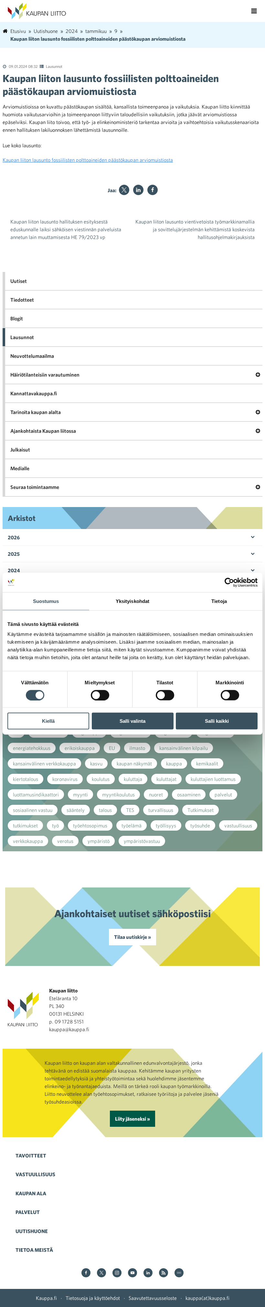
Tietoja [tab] (219, 601)
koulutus (101, 779)
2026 (14, 537)
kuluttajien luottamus (213, 779)
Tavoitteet (31, 1155)
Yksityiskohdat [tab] (132, 601)
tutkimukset (25, 825)
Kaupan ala (31, 1193)
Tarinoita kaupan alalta (35, 412)
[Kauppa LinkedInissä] (148, 1273)
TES (130, 810)
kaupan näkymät (134, 763)
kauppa (174, 763)
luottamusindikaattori (36, 794)
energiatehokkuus (31, 748)
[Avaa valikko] (254, 11)
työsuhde (200, 825)
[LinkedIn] (138, 190)
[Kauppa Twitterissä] (101, 1273)
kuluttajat (166, 779)
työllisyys (166, 825)
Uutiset (18, 281)
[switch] (100, 695)
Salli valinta (132, 721)
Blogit (16, 318)
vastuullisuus (238, 825)
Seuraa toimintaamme (34, 487)
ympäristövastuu (142, 841)
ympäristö (99, 841)
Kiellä (48, 721)
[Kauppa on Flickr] (179, 1273)
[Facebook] (152, 190)
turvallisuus (160, 810)
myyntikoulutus (118, 794)
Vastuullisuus (35, 1174)
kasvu (96, 763)
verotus (65, 841)
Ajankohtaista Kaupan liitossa (43, 431)
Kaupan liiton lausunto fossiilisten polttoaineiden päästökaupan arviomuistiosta (88, 160)
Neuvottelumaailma (32, 356)
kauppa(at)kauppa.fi (207, 1298)
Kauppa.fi (46, 1298)
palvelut (223, 794)
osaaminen (188, 794)
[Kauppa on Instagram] (117, 1273)
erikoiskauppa (80, 748)
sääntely (76, 810)
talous (105, 810)
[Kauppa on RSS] (163, 1273)
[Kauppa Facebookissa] (85, 1273)
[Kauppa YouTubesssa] (132, 1273)
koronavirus (65, 779)
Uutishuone (32, 1231)
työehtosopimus (90, 825)
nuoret (156, 794)
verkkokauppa (28, 841)
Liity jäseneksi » (132, 1119)
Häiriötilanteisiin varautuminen (45, 375)
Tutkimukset (200, 810)
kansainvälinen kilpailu (183, 748)
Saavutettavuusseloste (153, 1298)
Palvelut (28, 1212)
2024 (14, 570)
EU (112, 748)
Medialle (19, 468)
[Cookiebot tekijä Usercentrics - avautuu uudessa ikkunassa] (229, 582)
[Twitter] (124, 190)
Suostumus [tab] (46, 601)
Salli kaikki (217, 721)
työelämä (132, 825)
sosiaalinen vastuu (32, 810)
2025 (14, 554)
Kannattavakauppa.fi (33, 393)
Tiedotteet (22, 300)
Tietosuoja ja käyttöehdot (93, 1298)
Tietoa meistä (34, 1250)
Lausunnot (54, 66)
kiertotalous (25, 779)
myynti (80, 794)
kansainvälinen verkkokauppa (44, 763)
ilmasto (137, 748)
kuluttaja (133, 779)
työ (55, 825)
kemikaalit (207, 763)
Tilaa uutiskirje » (132, 937)
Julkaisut (20, 449)
